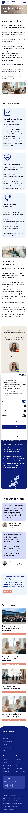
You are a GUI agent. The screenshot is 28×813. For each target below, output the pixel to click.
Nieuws (5, 744)
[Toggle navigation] (24, 2)
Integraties (19, 768)
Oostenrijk (14, 803)
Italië (4, 806)
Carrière (5, 738)
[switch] (24, 406)
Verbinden (7, 591)
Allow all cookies (14, 426)
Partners (5, 762)
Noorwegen (12, 795)
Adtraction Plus (7, 765)
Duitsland (18, 801)
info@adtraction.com (10, 781)
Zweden (5, 795)
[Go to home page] (8, 2)
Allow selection (14, 431)
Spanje (5, 801)
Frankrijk (20, 803)
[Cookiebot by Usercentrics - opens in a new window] (19, 375)
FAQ (17, 765)
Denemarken (7, 798)
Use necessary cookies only (14, 437)
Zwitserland (6, 803)
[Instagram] (11, 785)
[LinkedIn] (6, 785)
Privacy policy (7, 750)
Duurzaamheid (7, 747)
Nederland (11, 801)
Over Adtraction (8, 735)
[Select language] (21, 2)
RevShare (6, 768)
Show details (19, 422)
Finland (14, 798)
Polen (19, 798)
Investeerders (7, 741)
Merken (5, 759)
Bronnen (18, 759)
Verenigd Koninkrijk (12, 806)
